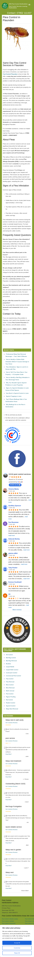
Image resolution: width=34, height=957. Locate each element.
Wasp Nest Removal (12, 709)
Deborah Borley (14, 539)
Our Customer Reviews (11, 722)
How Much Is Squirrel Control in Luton (17, 393)
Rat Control (9, 700)
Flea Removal (10, 681)
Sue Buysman (13, 522)
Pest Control (9, 694)
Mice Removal (10, 687)
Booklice (8, 663)
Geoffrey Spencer (14, 505)
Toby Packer (12, 567)
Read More (8, 754)
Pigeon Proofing (10, 697)
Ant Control (9, 654)
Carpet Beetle (10, 666)
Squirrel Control (10, 706)
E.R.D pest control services (20, 474)
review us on (14, 485)
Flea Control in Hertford (8, 921)
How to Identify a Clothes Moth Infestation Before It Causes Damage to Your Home (17, 362)
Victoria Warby (13, 489)
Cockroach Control (11, 672)
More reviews (17, 609)
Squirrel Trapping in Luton (13, 396)
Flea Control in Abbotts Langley (10, 919)
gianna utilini (13, 553)
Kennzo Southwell (14, 582)
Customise (17, 948)
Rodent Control (10, 703)
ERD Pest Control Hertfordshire (18, 4)
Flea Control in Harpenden (9, 923)
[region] (17, 941)
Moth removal (10, 691)
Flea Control (9, 678)
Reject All (17, 953)
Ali (9, 594)
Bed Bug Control (11, 657)
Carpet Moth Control (12, 669)
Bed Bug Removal (11, 660)
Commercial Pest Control (13, 675)
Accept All (17, 943)
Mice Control (10, 684)
